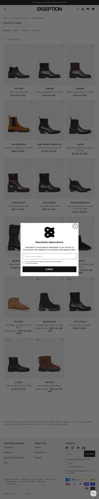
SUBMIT (49, 269)
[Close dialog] (75, 226)
